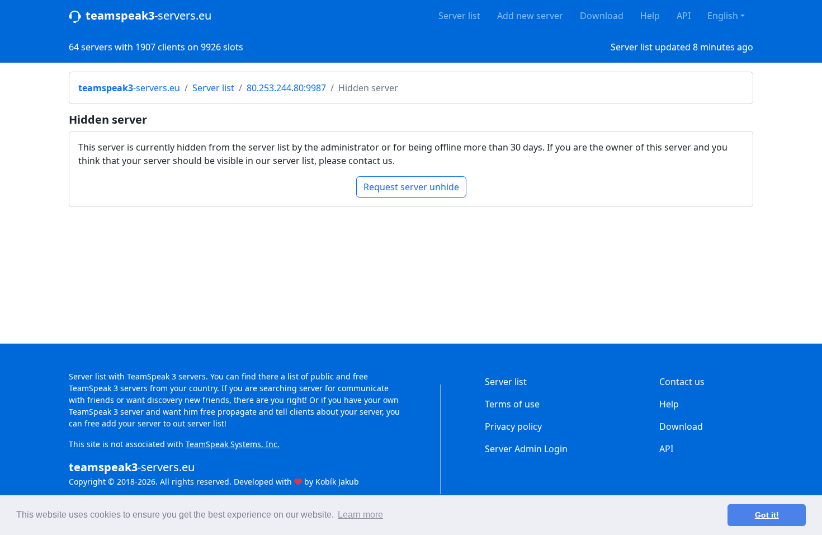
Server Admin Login (526, 449)
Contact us (682, 382)
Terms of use (512, 404)
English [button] (722, 16)
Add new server (530, 16)
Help (650, 16)
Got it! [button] (767, 514)
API (684, 16)
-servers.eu (148, 15)
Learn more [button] (360, 514)
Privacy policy (513, 426)
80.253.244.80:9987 (286, 88)
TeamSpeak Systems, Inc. (233, 444)
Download (601, 16)
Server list (459, 16)
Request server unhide (411, 187)
